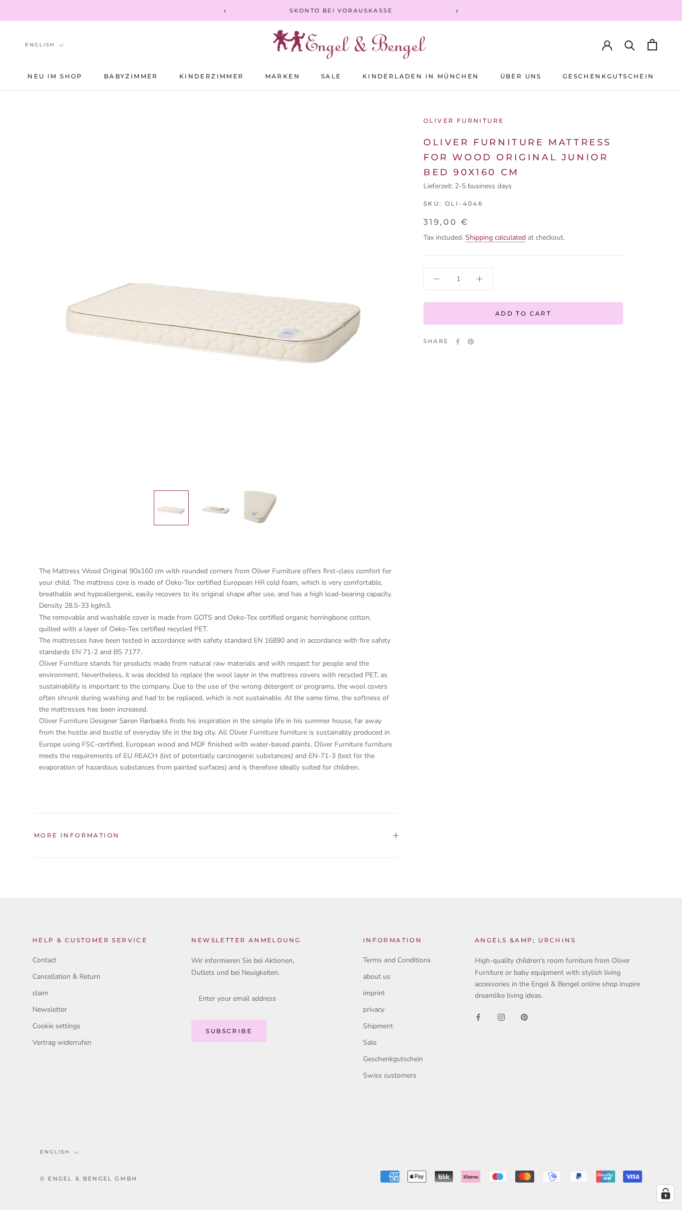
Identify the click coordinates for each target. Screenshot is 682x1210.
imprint (374, 993)
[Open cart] (652, 44)
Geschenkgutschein (609, 76)
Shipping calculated (495, 237)
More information (76, 835)
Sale (369, 1042)
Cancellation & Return (66, 976)
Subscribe (229, 1031)
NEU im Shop (54, 76)
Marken (282, 76)
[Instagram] (501, 1017)
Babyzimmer (131, 76)
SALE (331, 76)
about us (376, 976)
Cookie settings (56, 1026)
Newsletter (49, 1009)
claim (40, 993)
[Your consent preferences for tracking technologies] (665, 1193)
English (40, 44)
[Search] (630, 44)
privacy (373, 1009)
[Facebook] (458, 342)
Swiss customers (389, 1075)
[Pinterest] (471, 342)
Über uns (521, 76)
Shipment (378, 1026)
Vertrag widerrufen (61, 1042)
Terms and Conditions (397, 960)
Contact (44, 960)
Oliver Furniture (463, 120)
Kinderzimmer (211, 76)
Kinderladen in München (420, 76)
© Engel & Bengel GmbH (88, 1178)
